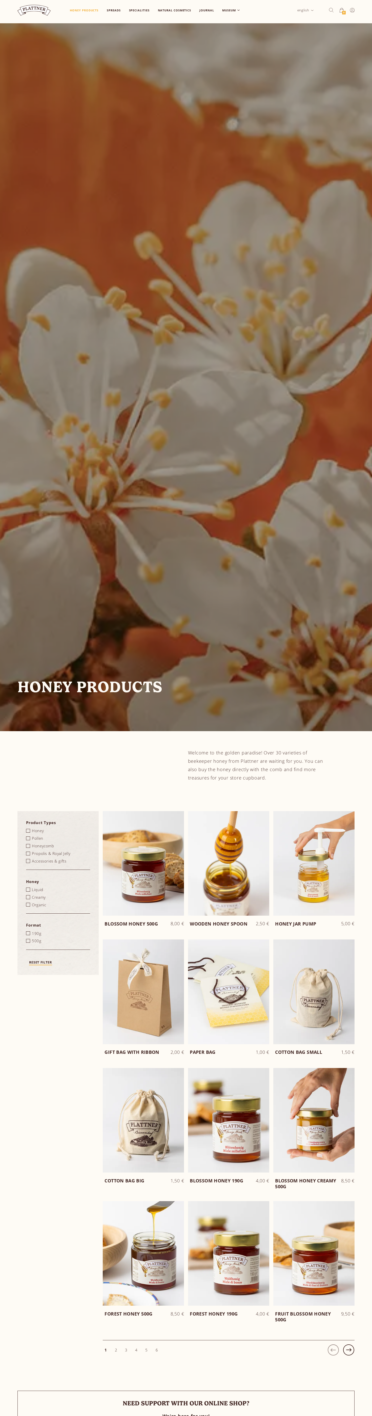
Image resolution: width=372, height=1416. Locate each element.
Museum (229, 10)
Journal (206, 10)
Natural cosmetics (174, 10)
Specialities (139, 10)
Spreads (113, 10)
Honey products (84, 10)
